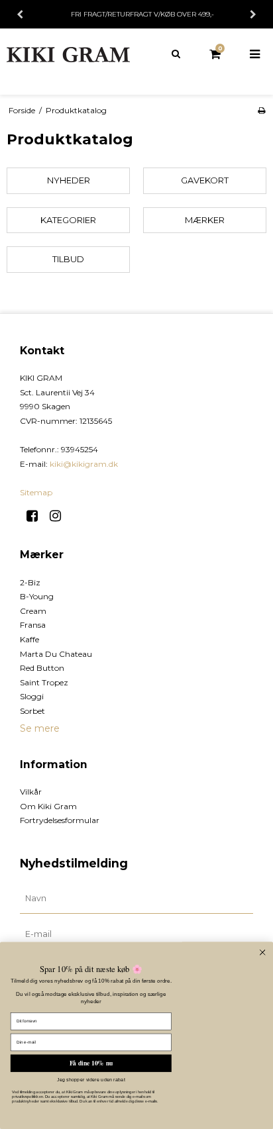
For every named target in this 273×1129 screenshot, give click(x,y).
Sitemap (36, 492)
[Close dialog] (262, 952)
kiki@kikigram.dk (84, 464)
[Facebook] (37, 516)
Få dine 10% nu (91, 1063)
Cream (33, 611)
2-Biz (30, 582)
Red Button (42, 668)
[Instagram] (60, 516)
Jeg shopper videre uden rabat (91, 1079)
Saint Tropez (44, 682)
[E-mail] (136, 934)
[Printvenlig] (261, 110)
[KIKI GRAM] (68, 54)
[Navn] (136, 898)
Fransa (33, 625)
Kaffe (29, 639)
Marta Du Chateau (56, 654)
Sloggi (32, 696)
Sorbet (32, 711)
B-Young (37, 596)
